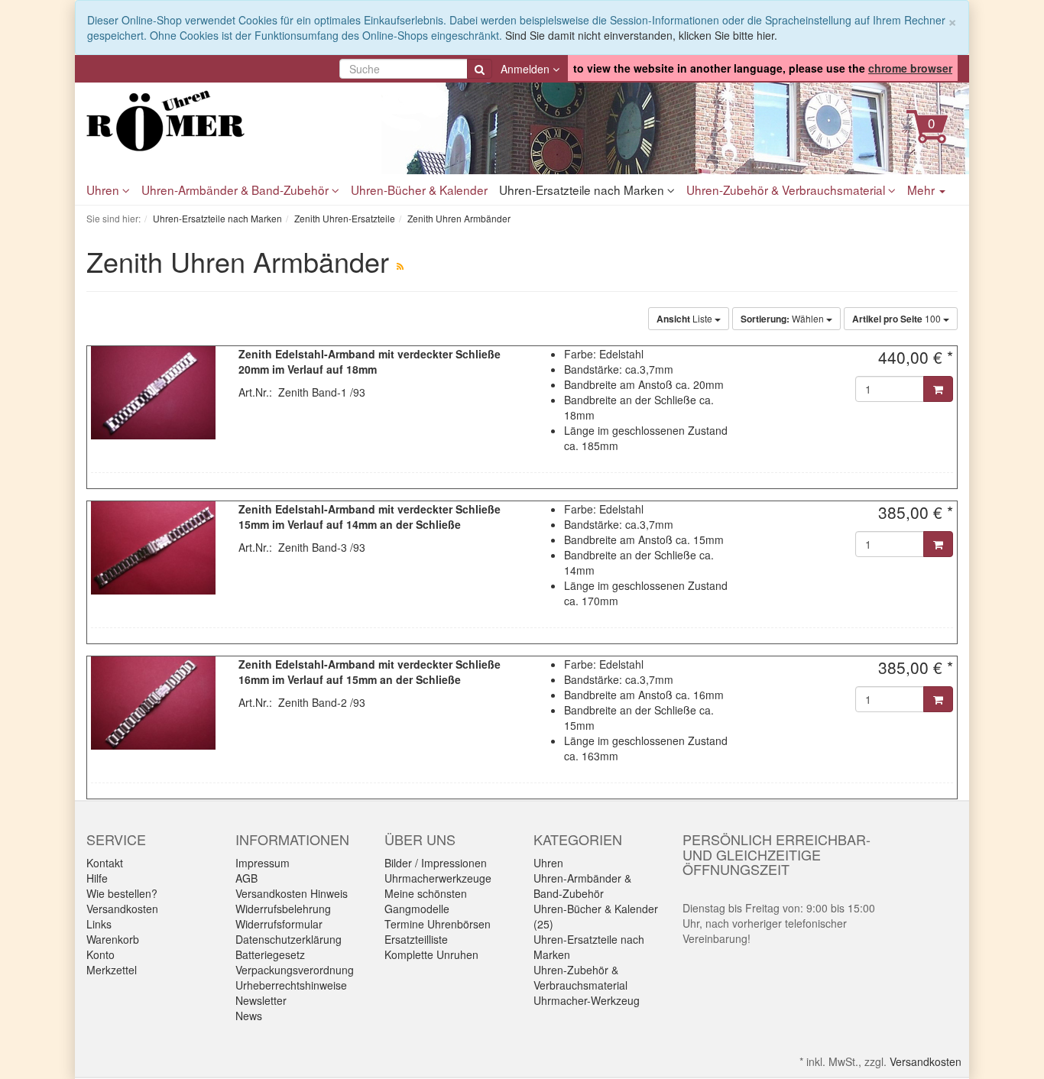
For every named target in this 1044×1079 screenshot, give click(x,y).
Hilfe (97, 878)
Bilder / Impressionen (435, 862)
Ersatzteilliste (416, 939)
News (248, 1015)
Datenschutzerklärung (288, 939)
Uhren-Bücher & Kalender (419, 189)
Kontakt (104, 862)
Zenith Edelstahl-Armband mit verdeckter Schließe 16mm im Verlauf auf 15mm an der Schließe (369, 671)
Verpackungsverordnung (294, 969)
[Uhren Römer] (224, 120)
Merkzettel (111, 969)
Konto (100, 954)
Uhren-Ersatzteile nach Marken (583, 189)
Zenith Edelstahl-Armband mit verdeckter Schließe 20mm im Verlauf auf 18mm (369, 361)
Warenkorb (112, 939)
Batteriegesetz (270, 954)
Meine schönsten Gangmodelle (425, 901)
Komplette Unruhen (431, 954)
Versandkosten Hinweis (291, 893)
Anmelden (527, 68)
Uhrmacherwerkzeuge (437, 878)
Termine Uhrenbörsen (437, 924)
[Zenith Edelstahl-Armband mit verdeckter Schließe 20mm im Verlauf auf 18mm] (153, 392)
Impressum (262, 862)
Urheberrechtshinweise (291, 985)
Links (99, 924)
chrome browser (910, 68)
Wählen (783, 319)
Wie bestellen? (121, 893)
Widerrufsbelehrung (283, 908)
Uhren (104, 189)
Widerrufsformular (279, 924)
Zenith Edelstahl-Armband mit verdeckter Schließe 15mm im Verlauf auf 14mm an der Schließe (369, 516)
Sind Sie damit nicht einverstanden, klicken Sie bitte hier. (641, 35)
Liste (686, 319)
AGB (246, 878)
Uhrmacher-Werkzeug (586, 1000)
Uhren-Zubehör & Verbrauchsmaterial (787, 189)
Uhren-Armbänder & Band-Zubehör (236, 189)
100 (897, 319)
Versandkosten (122, 908)
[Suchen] (479, 69)
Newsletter (261, 1000)
